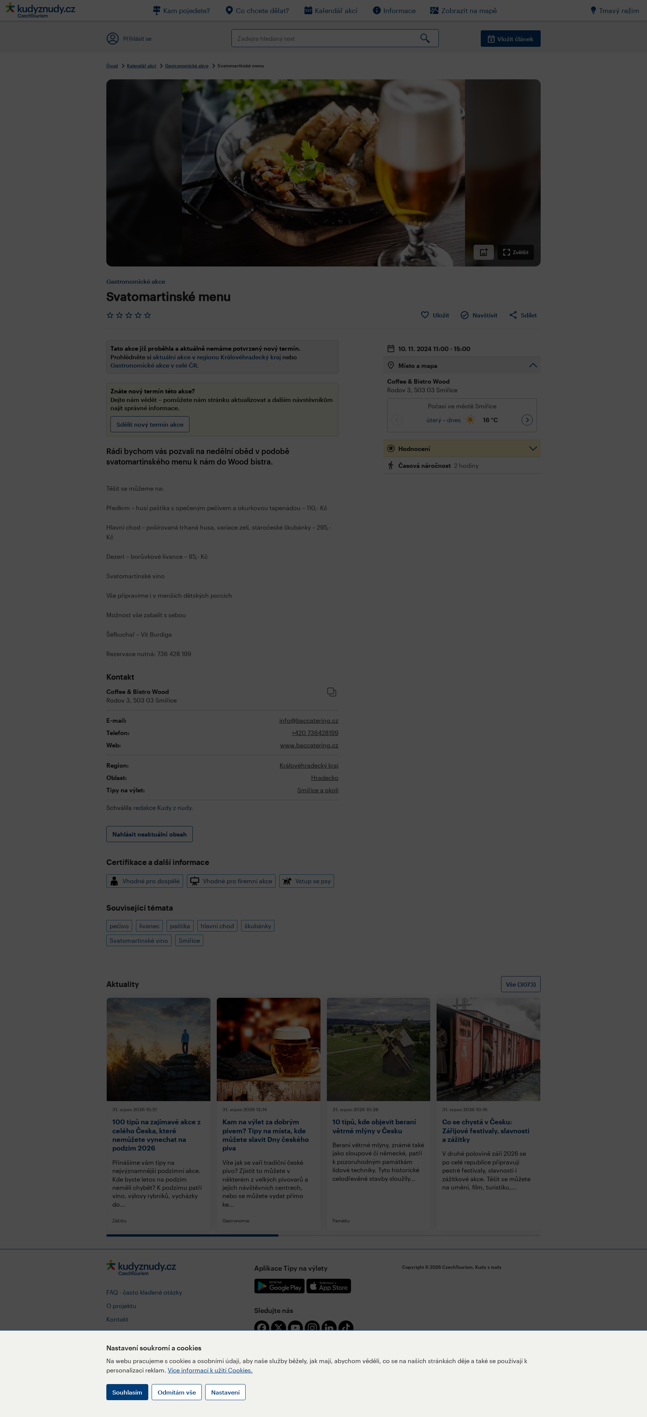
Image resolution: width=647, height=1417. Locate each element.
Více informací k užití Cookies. (210, 1370)
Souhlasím (127, 1392)
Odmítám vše (177, 1392)
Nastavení (225, 1392)
